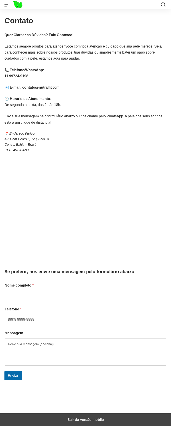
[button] (8, 4)
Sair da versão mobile (85, 419)
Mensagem (14, 333)
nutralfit (45, 87)
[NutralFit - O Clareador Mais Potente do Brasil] (22, 4)
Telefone (13, 309)
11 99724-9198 (16, 76)
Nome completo (19, 285)
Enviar (13, 376)
